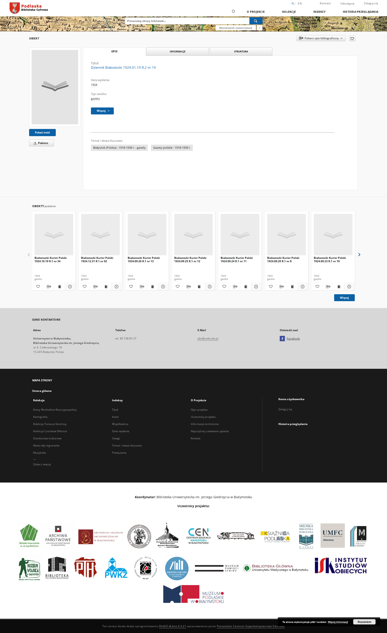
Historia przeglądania (360, 12)
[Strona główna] (233, 12)
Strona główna (42, 391)
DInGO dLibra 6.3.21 (172, 626)
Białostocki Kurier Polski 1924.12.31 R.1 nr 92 (97, 259)
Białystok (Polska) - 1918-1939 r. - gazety (119, 148)
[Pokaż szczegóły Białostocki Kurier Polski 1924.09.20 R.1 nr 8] (302, 287)
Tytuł (115, 410)
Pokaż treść (42, 132)
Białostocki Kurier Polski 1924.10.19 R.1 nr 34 (50, 259)
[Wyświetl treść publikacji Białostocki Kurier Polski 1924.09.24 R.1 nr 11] (245, 287)
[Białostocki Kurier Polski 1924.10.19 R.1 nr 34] (54, 234)
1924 (94, 85)
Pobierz (42, 143)
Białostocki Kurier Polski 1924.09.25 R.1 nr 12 (190, 259)
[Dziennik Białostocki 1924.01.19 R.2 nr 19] (55, 87)
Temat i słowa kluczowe (127, 445)
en (300, 3)
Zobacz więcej (42, 464)
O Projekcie (256, 12)
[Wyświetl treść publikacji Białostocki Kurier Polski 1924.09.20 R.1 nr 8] (292, 287)
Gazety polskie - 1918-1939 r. (172, 148)
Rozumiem (364, 622)
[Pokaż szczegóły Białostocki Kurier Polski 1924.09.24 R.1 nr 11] (255, 287)
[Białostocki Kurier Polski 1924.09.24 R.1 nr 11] (240, 234)
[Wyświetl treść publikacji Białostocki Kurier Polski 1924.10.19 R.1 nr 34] (59, 287)
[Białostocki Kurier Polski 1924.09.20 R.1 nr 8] (286, 234)
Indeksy (319, 12)
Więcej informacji (338, 622)
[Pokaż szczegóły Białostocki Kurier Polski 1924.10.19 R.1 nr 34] (69, 287)
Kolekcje (289, 12)
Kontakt (195, 438)
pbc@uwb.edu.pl (208, 338)
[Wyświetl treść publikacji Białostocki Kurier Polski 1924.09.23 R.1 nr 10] (338, 287)
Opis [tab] (114, 51)
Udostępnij (347, 3)
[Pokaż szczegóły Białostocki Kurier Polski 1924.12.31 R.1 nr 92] (116, 287)
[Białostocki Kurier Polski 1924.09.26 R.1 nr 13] (147, 234)
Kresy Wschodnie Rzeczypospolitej (55, 410)
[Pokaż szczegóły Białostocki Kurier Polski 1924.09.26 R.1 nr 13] (162, 287)
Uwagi (116, 438)
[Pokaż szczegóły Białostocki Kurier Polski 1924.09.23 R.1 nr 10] (348, 287)
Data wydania (120, 431)
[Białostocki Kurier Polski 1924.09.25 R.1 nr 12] (193, 234)
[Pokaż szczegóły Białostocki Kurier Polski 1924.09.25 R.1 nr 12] (209, 287)
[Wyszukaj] (255, 20)
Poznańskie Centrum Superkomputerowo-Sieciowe (251, 626)
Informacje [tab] (177, 51)
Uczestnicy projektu (203, 417)
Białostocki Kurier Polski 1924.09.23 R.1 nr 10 (330, 259)
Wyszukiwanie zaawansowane (235, 27)
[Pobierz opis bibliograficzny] (48, 287)
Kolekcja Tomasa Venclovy (50, 424)
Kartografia (40, 417)
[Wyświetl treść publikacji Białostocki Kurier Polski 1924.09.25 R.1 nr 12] (199, 287)
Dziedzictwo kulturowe (47, 438)
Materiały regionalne (46, 445)
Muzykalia (39, 453)
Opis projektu (199, 410)
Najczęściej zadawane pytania (210, 431)
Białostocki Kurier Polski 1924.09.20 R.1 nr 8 (283, 259)
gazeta (95, 99)
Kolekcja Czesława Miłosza (50, 431)
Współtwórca (120, 424)
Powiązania (119, 453)
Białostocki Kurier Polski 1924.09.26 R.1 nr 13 (144, 259)
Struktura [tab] (241, 51)
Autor (115, 417)
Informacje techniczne (205, 424)
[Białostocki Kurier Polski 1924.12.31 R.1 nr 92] (100, 234)
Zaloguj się (371, 3)
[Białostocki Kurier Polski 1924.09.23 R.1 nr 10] (333, 234)
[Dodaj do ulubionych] (352, 38)
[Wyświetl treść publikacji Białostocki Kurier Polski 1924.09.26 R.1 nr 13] (152, 287)
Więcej (344, 298)
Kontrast (325, 3)
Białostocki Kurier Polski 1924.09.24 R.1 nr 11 (237, 259)
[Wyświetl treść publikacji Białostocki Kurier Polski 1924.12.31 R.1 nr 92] (106, 287)
